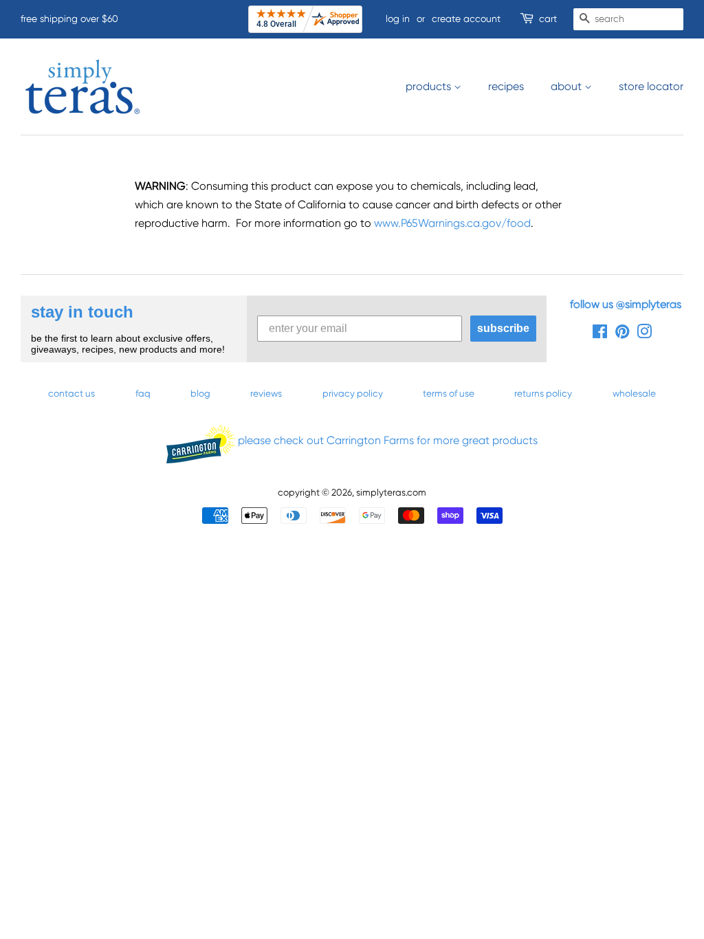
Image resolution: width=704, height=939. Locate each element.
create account (466, 18)
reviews (266, 393)
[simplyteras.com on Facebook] (600, 334)
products (430, 86)
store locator (651, 86)
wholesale (634, 393)
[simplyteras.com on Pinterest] (622, 334)
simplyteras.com (391, 492)
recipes (506, 86)
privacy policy (352, 393)
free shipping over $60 (69, 18)
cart (548, 18)
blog (200, 393)
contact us (71, 393)
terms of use (448, 393)
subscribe (503, 328)
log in (398, 18)
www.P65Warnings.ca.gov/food (452, 223)
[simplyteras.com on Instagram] (644, 334)
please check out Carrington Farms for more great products (386, 440)
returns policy (543, 393)
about (567, 86)
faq (143, 393)
